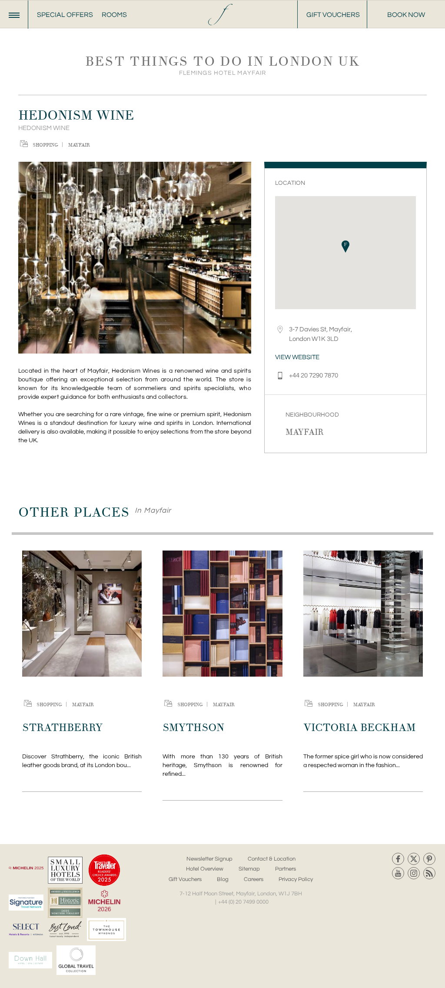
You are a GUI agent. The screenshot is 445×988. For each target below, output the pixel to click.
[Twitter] (414, 859)
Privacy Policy (296, 879)
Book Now (406, 14)
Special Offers (65, 14)
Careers (253, 879)
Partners (285, 869)
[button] (345, 246)
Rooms (114, 14)
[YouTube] (398, 873)
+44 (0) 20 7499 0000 (243, 902)
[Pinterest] (429, 859)
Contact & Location (272, 859)
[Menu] (14, 14)
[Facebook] (398, 859)
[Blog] (429, 873)
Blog (223, 879)
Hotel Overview (204, 869)
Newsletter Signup (209, 859)
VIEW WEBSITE (297, 357)
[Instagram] (414, 873)
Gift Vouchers (333, 14)
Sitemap (249, 869)
